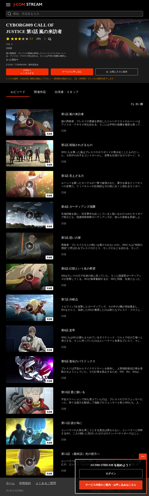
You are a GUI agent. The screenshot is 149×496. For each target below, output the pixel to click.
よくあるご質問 (46, 483)
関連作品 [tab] (40, 91)
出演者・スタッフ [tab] (67, 91)
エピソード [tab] (17, 91)
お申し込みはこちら (110, 484)
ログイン (111, 473)
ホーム (10, 483)
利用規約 (25, 483)
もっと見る (11, 60)
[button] (27, 71)
